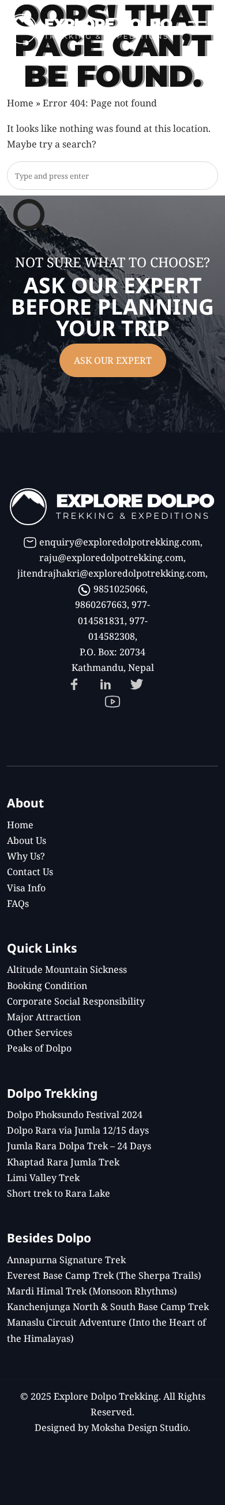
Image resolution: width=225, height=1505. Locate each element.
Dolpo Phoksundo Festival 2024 (74, 1114)
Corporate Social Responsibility (76, 1001)
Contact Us (30, 871)
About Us (26, 840)
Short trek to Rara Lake (58, 1193)
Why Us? (26, 856)
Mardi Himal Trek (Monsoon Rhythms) (92, 1291)
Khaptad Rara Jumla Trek (63, 1162)
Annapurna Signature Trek (66, 1259)
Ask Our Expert (113, 360)
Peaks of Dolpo (39, 1048)
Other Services (39, 1032)
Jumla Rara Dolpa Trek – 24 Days (79, 1145)
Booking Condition (47, 985)
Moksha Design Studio (139, 1427)
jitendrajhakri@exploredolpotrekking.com (111, 573)
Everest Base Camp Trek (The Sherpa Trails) (104, 1275)
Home (20, 103)
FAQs (18, 903)
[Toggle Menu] (197, 26)
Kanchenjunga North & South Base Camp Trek (108, 1306)
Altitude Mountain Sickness (67, 969)
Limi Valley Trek (43, 1177)
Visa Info (26, 887)
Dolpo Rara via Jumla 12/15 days (78, 1130)
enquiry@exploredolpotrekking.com (119, 542)
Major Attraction (44, 1016)
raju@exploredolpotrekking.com (111, 557)
